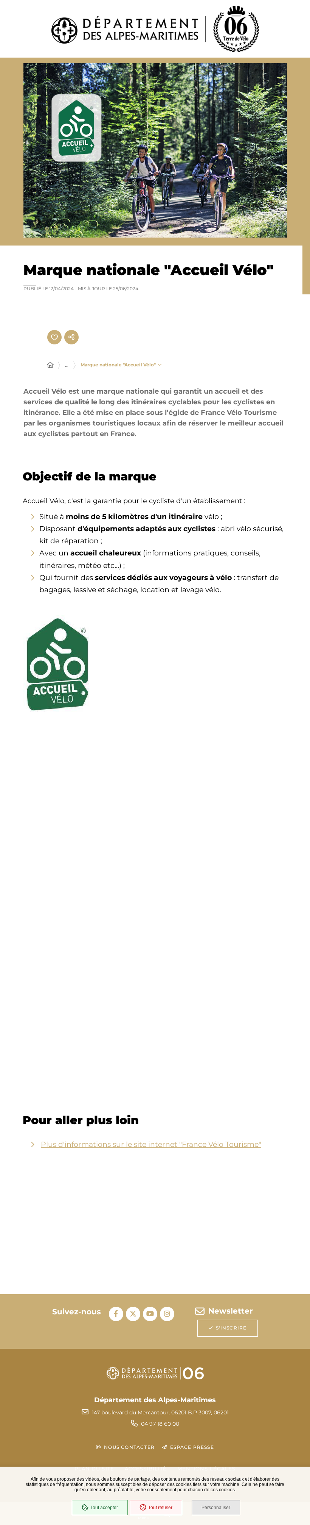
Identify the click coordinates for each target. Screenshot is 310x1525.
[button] (57, 663)
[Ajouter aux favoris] (54, 337)
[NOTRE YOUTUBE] (150, 1314)
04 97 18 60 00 (160, 1423)
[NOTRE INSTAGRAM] (167, 1314)
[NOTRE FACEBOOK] (116, 1314)
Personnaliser (216, 1507)
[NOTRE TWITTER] (133, 1314)
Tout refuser (160, 1507)
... (66, 365)
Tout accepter (104, 1507)
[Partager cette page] (71, 337)
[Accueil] (50, 365)
